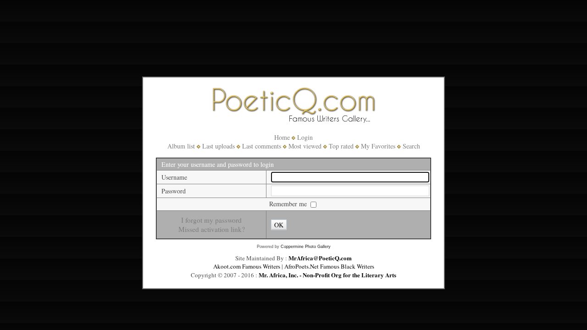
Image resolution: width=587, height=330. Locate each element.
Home (282, 137)
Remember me (289, 203)
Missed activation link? (211, 229)
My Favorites (378, 146)
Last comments (261, 146)
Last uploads (218, 146)
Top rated (341, 146)
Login (305, 137)
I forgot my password (211, 220)
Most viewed (304, 146)
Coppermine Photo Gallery (306, 246)
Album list (181, 146)
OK (278, 224)
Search (411, 146)
